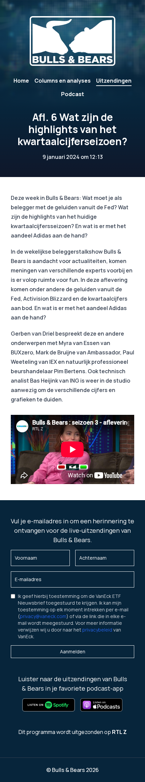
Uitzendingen (114, 80)
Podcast (72, 94)
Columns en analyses (62, 80)
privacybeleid (97, 629)
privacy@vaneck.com (43, 616)
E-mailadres (28, 579)
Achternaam (93, 558)
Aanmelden (72, 651)
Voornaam (26, 558)
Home (21, 80)
